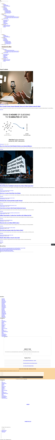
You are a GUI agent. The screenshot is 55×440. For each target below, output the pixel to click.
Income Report (4, 324)
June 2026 (3, 298)
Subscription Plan (4, 430)
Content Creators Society (6, 25)
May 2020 (3, 314)
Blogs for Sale (4, 13)
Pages (2, 329)
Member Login (4, 24)
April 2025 (3, 299)
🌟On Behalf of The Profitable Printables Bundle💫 (12, 16)
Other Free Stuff (5, 18)
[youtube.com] (29, 354)
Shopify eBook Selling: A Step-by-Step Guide (10, 237)
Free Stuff (3, 323)
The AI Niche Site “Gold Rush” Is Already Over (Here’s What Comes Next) (16, 185)
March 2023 (3, 304)
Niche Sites (5, 7)
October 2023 (3, 302)
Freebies (3, 14)
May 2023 (3, 303)
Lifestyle (3, 326)
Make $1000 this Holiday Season (9, 50)
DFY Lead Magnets (6, 54)
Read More (1, 109)
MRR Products (5, 21)
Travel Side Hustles (7, 43)
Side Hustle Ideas (5, 40)
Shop (2, 19)
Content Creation (5, 5)
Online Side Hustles (8, 10)
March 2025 (3, 300)
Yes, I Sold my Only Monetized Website (28, 365)
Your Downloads (5, 23)
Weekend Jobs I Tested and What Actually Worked (11, 200)
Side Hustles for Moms (8, 12)
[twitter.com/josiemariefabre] (25, 354)
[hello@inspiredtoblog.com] (31, 354)
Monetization (3, 6)
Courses (4, 22)
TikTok (3, 333)
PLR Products (5, 20)
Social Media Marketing (6, 36)
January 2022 (3, 312)
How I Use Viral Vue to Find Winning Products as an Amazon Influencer (16, 146)
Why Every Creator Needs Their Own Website (10, 193)
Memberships (5, 57)
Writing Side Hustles (8, 11)
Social (2, 332)
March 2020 (3, 316)
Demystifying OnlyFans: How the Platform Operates (30, 363)
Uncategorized (4, 335)
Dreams (3, 322)
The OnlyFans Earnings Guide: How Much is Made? (11, 230)
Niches (3, 327)
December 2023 (4, 301)
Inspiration (3, 325)
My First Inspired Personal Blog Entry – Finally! (29, 360)
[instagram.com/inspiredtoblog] (23, 354)
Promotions (5, 15)
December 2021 (4, 313)
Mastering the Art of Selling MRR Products (9, 222)
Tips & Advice (4, 395)
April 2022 (3, 310)
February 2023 (4, 305)
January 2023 (3, 306)
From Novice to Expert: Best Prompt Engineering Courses (13, 208)
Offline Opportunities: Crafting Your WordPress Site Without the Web (15, 215)
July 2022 (3, 308)
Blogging (4, 4)
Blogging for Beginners (6, 60)
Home (2, 385)
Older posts (1, 242)
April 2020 (3, 315)
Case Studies (5, 8)
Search (1, 243)
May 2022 (3, 309)
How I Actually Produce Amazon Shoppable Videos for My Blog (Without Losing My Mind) (20, 106)
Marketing (3, 3)
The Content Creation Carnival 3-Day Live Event (12, 17)
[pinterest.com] (27, 354)
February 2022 (4, 311)
